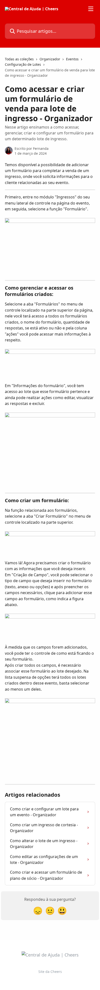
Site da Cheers (50, 971)
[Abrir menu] (90, 9)
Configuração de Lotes (23, 64)
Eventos (72, 59)
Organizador (50, 59)
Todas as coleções (19, 59)
